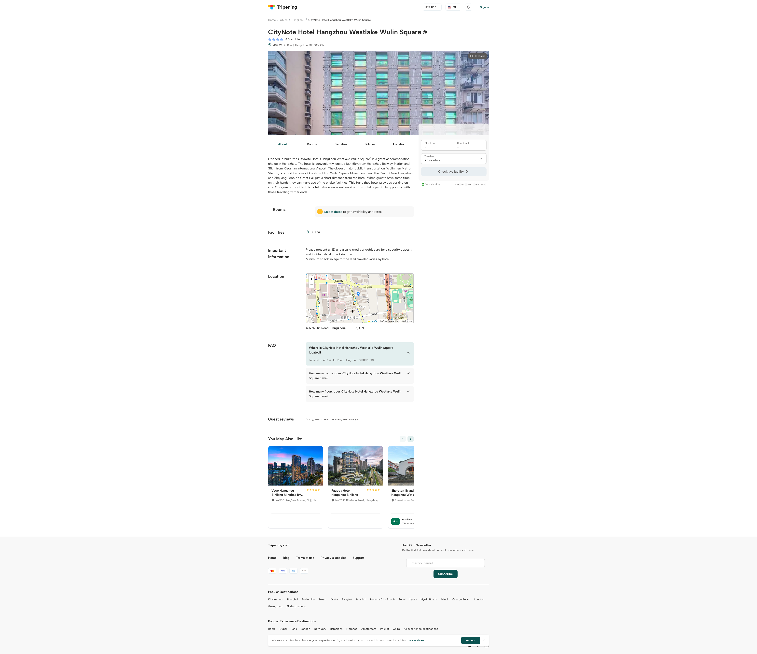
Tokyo (322, 599)
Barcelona (336, 629)
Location (399, 144)
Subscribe (445, 574)
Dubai (283, 629)
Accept (470, 640)
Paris (294, 629)
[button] (358, 294)
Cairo (396, 629)
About (282, 144)
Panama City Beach (382, 599)
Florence (351, 629)
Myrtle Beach (428, 599)
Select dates (333, 212)
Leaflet (374, 321)
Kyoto (413, 599)
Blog (286, 558)
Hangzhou (298, 20)
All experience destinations (421, 629)
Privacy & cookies (333, 558)
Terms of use (305, 558)
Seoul (402, 599)
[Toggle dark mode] (468, 7)
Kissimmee (275, 599)
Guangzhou (275, 606)
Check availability (451, 171)
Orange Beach (461, 599)
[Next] (410, 439)
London (479, 599)
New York (320, 629)
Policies (370, 144)
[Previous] (403, 439)
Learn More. (416, 640)
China (283, 20)
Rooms (312, 144)
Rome (272, 629)
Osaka (334, 599)
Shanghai (292, 599)
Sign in (484, 7)
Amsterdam (368, 629)
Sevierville (308, 599)
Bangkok (347, 599)
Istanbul (361, 599)
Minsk (444, 599)
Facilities (341, 144)
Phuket (384, 629)
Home (272, 20)
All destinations (296, 606)
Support (358, 558)
